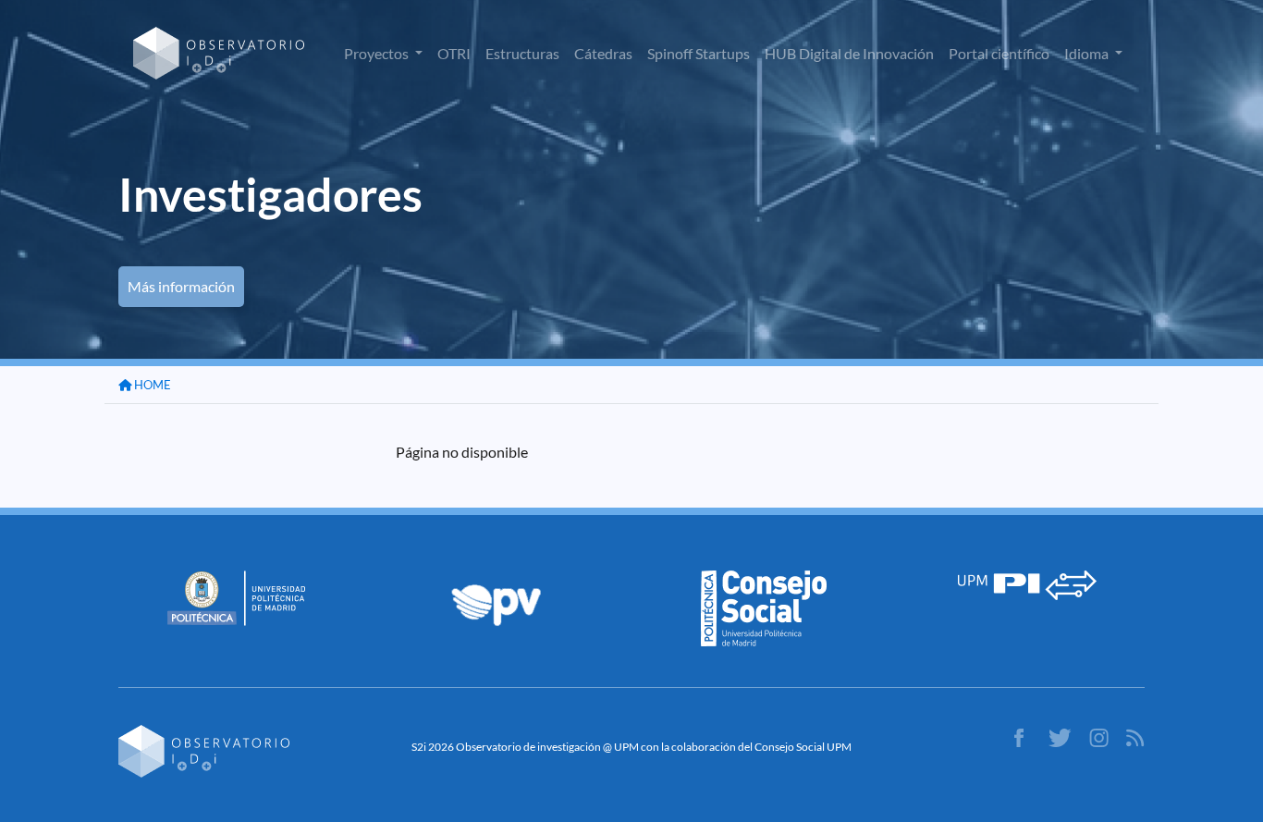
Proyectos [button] (377, 53)
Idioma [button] (1087, 53)
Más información (181, 286)
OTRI (454, 53)
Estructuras (522, 53)
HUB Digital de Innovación (849, 53)
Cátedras (603, 53)
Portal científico (999, 53)
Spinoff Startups (698, 53)
